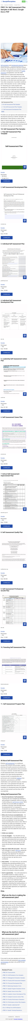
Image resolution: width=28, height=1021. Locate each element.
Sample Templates (18, 1019)
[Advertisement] (14, 27)
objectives (18, 850)
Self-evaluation (5, 65)
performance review (18, 802)
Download (6, 181)
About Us (17, 1016)
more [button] (2, 111)
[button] (26, 1)
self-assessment (10, 763)
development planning (17, 65)
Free (24, 1)
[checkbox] (1, 1)
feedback (19, 778)
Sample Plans (17, 4)
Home (2, 4)
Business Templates (9, 4)
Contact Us (11, 1016)
